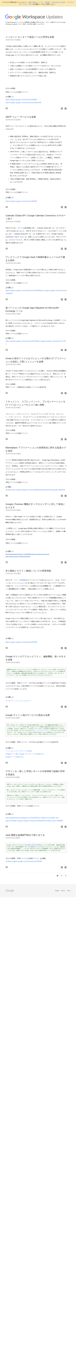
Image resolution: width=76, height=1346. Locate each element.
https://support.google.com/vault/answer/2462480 (23, 290)
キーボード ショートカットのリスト (18, 701)
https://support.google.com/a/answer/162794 (21, 341)
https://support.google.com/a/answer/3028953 (21, 99)
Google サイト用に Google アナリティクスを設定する (25, 754)
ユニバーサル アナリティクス (44, 730)
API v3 (20, 228)
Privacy (63, 890)
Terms (68, 890)
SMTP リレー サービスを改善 (21, 117)
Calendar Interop (14, 240)
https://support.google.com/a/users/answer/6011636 (23, 102)
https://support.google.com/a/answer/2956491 (21, 201)
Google (57, 890)
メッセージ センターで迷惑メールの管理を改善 (30, 37)
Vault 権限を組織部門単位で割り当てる (25, 835)
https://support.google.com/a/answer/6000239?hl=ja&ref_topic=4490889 (38, 821)
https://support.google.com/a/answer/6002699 (21, 642)
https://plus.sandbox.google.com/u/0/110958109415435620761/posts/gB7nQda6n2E (36, 490)
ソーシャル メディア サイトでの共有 (19, 751)
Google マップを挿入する (15, 757)
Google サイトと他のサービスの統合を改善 (28, 715)
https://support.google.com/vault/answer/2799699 (25, 861)
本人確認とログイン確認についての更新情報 (28, 570)
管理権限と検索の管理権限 (33, 845)
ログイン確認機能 (20, 580)
